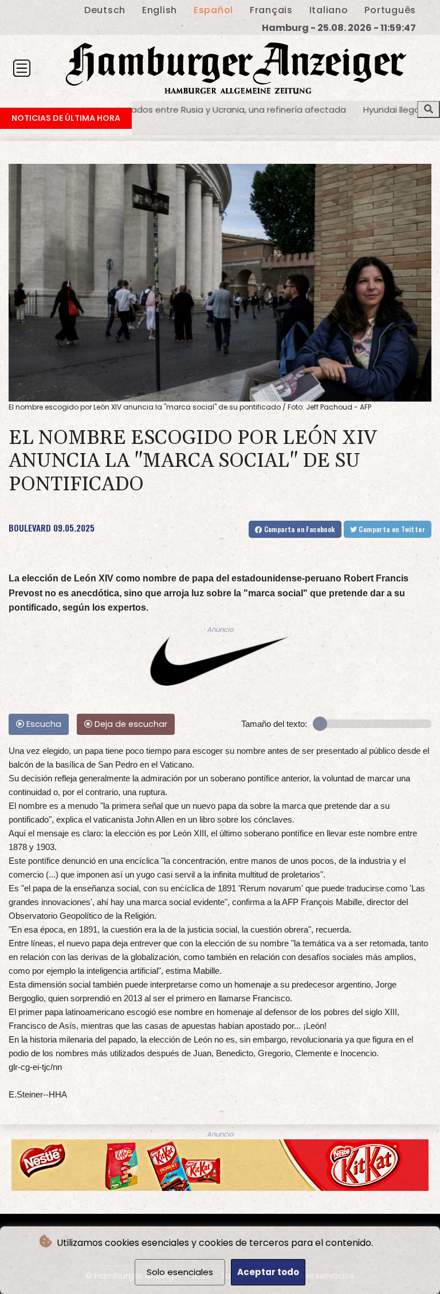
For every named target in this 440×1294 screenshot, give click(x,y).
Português (390, 10)
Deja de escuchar (129, 724)
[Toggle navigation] (22, 68)
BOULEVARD (30, 527)
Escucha (42, 724)
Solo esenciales (180, 1272)
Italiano (328, 10)
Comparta (298, 529)
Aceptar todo (268, 1272)
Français (271, 10)
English (159, 10)
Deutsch (104, 10)
